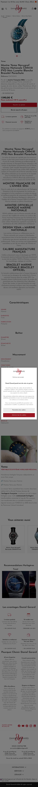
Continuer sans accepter (18, 377)
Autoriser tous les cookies (19, 415)
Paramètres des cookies (19, 410)
